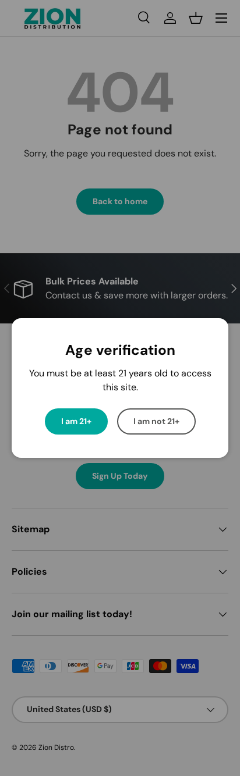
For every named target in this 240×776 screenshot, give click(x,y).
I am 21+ (76, 421)
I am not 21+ (156, 421)
